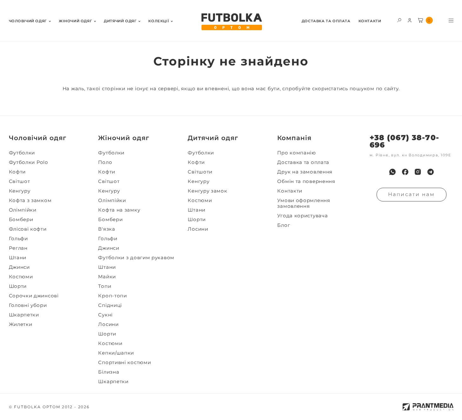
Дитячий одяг (120, 21)
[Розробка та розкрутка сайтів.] (428, 406)
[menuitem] (30, 20)
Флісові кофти (28, 229)
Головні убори (28, 305)
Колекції (158, 21)
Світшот (19, 181)
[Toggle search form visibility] (399, 20)
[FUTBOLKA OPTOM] (231, 21)
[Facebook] (405, 172)
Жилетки (20, 324)
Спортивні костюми (124, 362)
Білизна (108, 372)
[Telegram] (430, 172)
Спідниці (110, 305)
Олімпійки (23, 210)
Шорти (18, 286)
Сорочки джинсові (34, 296)
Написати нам (411, 194)
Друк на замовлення (304, 172)
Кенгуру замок (207, 191)
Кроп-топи (112, 296)
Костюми (21, 277)
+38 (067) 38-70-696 (404, 141)
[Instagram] (418, 172)
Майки (107, 277)
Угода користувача (302, 216)
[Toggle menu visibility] (451, 20)
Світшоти (200, 172)
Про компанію (296, 153)
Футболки (22, 153)
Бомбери (21, 219)
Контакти (369, 21)
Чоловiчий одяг (28, 21)
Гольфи (18, 238)
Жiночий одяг (75, 21)
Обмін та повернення (306, 181)
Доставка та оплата (326, 21)
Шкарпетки (24, 315)
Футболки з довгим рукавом (136, 258)
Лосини (108, 324)
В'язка (106, 229)
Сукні (105, 315)
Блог (283, 225)
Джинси (19, 267)
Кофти (17, 172)
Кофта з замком (30, 200)
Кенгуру (19, 191)
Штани (18, 258)
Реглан (18, 248)
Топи (104, 286)
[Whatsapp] (392, 172)
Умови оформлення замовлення (303, 203)
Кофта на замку (119, 210)
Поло (105, 162)
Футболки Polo (28, 162)
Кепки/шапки (116, 353)
